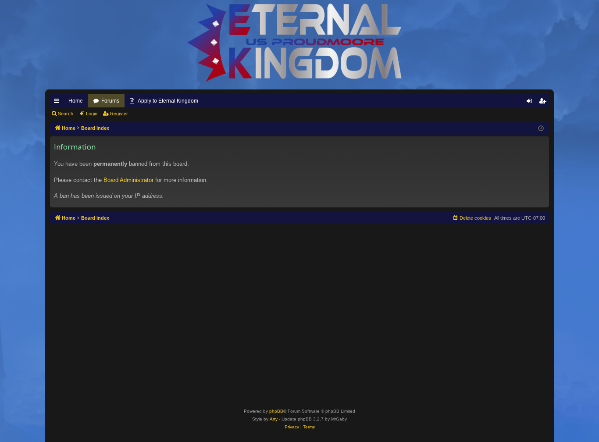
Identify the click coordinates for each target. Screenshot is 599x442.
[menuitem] (471, 218)
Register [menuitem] (544, 102)
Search (65, 113)
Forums (110, 101)
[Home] (299, 42)
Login (91, 113)
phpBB (276, 411)
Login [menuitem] (531, 102)
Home (75, 101)
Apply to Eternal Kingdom (168, 101)
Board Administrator (128, 180)
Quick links (58, 102)
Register (119, 113)
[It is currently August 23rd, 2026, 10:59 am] (541, 129)
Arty (274, 419)
